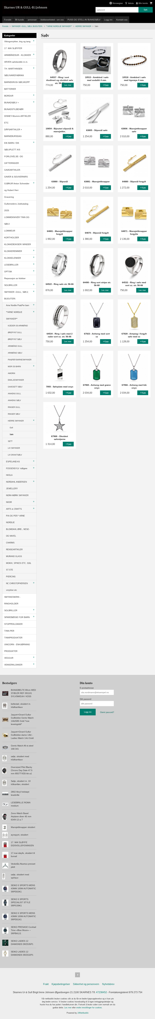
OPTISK (8, 271)
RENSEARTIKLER (14, 549)
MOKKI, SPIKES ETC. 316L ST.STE (18, 566)
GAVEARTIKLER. (12, 170)
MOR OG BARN (14, 366)
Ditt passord (85, 699)
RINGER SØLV (14, 414)
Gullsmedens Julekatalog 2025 (16, 207)
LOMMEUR (9, 230)
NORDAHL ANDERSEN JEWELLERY (16, 485)
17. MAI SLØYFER (13, 48)
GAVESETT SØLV (15, 387)
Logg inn (108, 19)
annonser (32, 19)
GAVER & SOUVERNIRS (16, 176)
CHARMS (10, 543)
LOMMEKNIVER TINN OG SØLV (16, 220)
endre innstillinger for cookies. (89, 1007)
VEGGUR (8, 658)
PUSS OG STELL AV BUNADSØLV (84, 19)
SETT (10, 441)
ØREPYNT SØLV (15, 339)
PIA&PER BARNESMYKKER (19, 360)
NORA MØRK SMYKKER (17, 495)
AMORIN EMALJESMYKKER (16, 376)
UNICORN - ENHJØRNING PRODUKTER (17, 647)
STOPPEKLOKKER (13, 624)
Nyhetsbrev (108, 984)
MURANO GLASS (14, 556)
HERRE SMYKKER (16, 421)
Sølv (11, 434)
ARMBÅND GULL (15, 346)
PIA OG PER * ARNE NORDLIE (15, 519)
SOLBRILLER (10, 285)
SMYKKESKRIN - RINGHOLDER (12, 600)
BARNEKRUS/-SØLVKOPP (17, 82)
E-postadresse (87, 688)
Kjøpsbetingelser (61, 984)
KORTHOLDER (11, 237)
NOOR (9, 502)
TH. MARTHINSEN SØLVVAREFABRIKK (14, 72)
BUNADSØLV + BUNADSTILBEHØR (13, 105)
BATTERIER (10, 89)
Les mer (68, 1007)
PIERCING (11, 576)
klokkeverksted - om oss (52, 19)
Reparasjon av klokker (15, 278)
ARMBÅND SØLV (15, 353)
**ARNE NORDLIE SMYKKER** (14, 315)
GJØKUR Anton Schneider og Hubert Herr (16, 186)
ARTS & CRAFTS (14, 509)
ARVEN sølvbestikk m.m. (16, 62)
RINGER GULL (14, 407)
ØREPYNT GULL (15, 332)
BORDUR (8, 96)
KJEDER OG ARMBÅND (18, 326)
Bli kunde (19, 19)
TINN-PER (9, 631)
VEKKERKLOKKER (13, 664)
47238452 (101, 992)
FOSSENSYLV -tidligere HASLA (16, 471)
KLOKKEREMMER (13, 251)
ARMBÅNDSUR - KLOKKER (17, 55)
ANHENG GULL (14, 394)
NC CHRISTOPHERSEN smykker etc (17, 586)
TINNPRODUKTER (13, 637)
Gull (11, 428)
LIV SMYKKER (14, 448)
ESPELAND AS (13, 461)
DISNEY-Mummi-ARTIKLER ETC (17, 119)
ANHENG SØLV (14, 400)
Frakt (46, 984)
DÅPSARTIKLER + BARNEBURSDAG (13, 132)
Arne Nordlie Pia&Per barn (17, 305)
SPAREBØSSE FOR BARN (17, 617)
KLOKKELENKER (12, 258)
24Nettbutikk (83, 1013)
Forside (7, 19)
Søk (145, 9)
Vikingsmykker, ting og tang (17, 41)
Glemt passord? (107, 712)
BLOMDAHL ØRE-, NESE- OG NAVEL (18, 532)
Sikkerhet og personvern (86, 984)
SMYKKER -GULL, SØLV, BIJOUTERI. (16, 295)
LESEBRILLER (11, 265)
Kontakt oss (121, 19)
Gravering (9, 197)
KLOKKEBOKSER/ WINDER (17, 244)
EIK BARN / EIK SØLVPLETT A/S (12, 146)
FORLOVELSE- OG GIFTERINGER (13, 159)
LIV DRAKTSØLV (15, 455)
